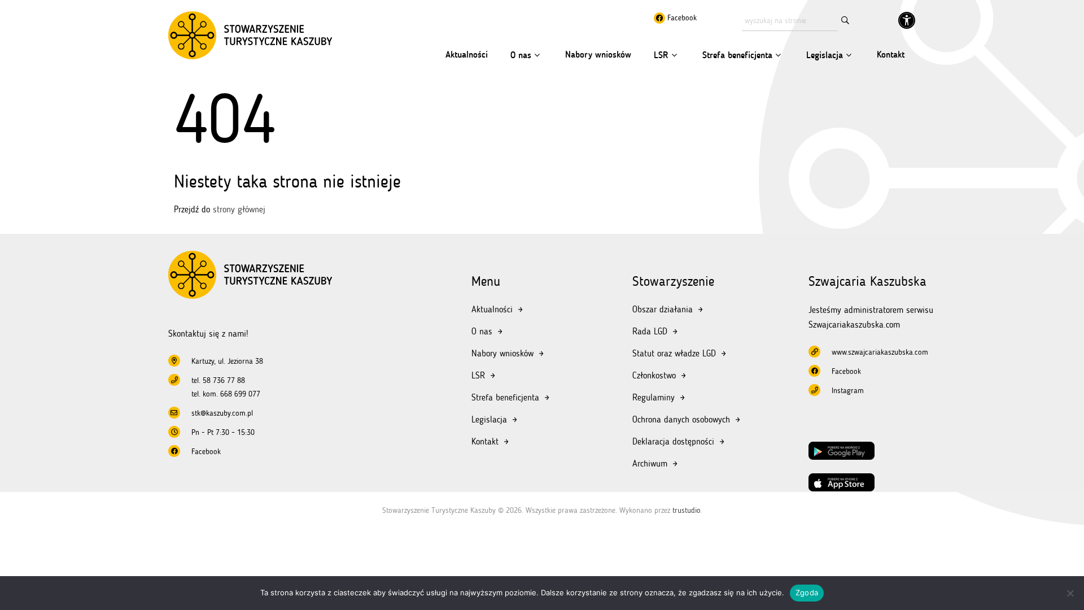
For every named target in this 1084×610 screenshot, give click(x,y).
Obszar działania (662, 309)
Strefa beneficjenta (737, 55)
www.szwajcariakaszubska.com (880, 352)
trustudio (686, 510)
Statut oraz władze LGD (674, 353)
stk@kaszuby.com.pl (222, 413)
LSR (661, 55)
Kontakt (890, 54)
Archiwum (649, 463)
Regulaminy (653, 397)
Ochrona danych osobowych (681, 419)
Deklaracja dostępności (673, 441)
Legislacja (824, 55)
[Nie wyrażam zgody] (1070, 593)
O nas (520, 55)
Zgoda (806, 592)
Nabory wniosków (598, 54)
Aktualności (466, 54)
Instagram (848, 390)
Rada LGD (649, 331)
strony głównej (239, 209)
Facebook (681, 18)
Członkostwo (654, 375)
